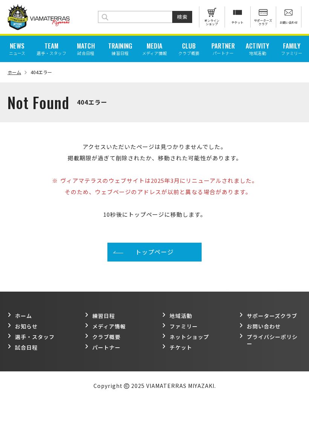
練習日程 (103, 315)
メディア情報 (109, 326)
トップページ (154, 251)
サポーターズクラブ (272, 315)
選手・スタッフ (35, 337)
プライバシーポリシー (272, 340)
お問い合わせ (264, 326)
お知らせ (26, 326)
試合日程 (26, 347)
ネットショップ (189, 337)
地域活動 (181, 315)
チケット (181, 347)
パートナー (106, 347)
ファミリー (184, 326)
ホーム (14, 72)
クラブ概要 (106, 337)
